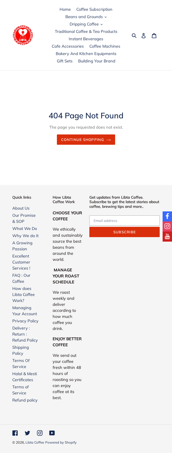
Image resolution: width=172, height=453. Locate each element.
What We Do (24, 228)
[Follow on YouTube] (167, 237)
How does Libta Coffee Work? (23, 294)
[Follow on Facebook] (167, 216)
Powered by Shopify (61, 442)
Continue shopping (82, 139)
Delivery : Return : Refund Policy (25, 334)
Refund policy (25, 400)
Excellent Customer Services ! (21, 262)
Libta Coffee (35, 442)
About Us (21, 208)
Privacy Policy (25, 320)
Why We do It (25, 235)
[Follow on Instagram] (167, 226)
